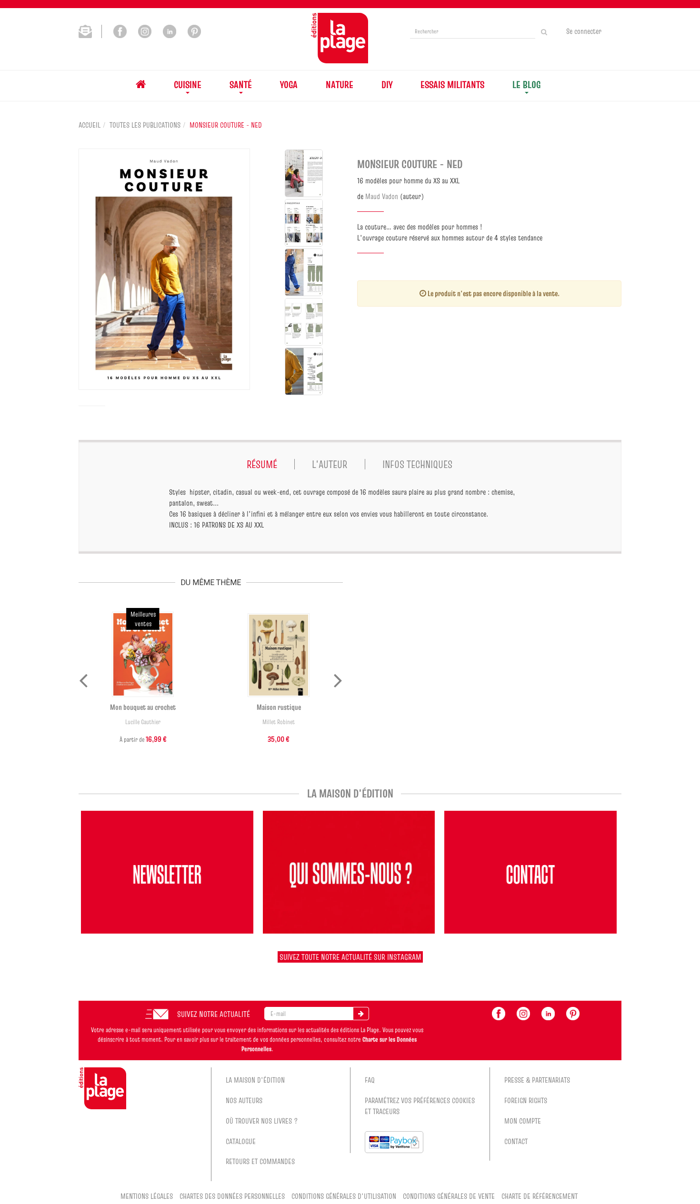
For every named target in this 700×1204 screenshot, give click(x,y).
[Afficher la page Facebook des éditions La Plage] (120, 30)
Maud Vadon (381, 196)
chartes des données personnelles (232, 1196)
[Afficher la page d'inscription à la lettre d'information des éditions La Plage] (90, 30)
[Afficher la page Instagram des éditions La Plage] (144, 30)
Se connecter (583, 31)
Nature (339, 84)
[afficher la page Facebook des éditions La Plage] (498, 1012)
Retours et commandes (260, 1161)
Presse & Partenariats (537, 1080)
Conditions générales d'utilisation (343, 1196)
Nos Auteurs (244, 1100)
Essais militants (452, 84)
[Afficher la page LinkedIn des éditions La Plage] (169, 30)
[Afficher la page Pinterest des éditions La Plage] (194, 30)
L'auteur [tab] (329, 464)
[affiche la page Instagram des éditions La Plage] (523, 1012)
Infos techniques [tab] (417, 464)
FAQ (370, 1080)
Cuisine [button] (187, 84)
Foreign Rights (525, 1100)
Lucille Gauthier (142, 721)
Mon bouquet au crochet (143, 707)
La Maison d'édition (255, 1080)
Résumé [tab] (262, 464)
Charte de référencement (539, 1196)
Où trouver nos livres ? (262, 1120)
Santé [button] (241, 84)
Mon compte (522, 1120)
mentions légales (146, 1196)
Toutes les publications (145, 124)
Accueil (89, 124)
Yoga (289, 84)
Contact (516, 1141)
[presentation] (83, 678)
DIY (386, 84)
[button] (164, 269)
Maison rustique (279, 707)
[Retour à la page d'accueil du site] (339, 38)
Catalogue (241, 1141)
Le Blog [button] (526, 84)
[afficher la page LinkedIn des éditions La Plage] (548, 1012)
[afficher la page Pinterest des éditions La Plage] (573, 1012)
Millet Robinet (278, 721)
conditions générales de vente (449, 1196)
